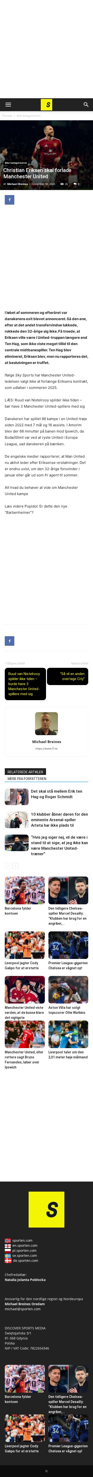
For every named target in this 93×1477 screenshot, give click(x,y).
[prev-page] (8, 866)
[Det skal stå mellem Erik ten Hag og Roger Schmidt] (17, 797)
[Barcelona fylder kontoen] (25, 890)
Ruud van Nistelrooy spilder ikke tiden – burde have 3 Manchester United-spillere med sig (24, 684)
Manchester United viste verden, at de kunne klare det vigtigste (24, 1013)
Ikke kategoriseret (29, 116)
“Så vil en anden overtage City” (72, 676)
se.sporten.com (24, 1255)
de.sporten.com (25, 1260)
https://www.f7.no (47, 748)
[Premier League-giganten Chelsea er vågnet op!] (68, 945)
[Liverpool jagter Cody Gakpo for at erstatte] (25, 945)
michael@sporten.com (23, 1309)
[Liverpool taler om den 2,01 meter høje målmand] (68, 1034)
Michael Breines (17, 184)
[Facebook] (9, 200)
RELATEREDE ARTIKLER (25, 772)
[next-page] (15, 866)
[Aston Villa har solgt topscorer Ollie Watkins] (68, 990)
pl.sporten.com (24, 1250)
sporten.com (22, 1240)
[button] (8, 104)
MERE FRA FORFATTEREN (27, 779)
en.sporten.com (24, 1245)
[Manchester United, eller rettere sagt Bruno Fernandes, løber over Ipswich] (25, 1034)
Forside (7, 116)
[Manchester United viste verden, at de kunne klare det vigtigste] (25, 990)
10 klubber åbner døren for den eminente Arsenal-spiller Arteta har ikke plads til (59, 820)
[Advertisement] (46, 49)
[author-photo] (46, 735)
